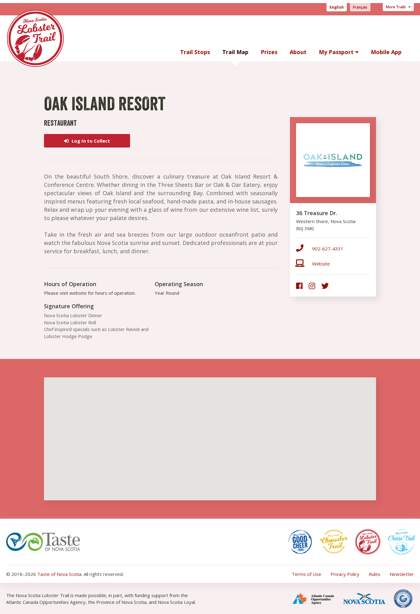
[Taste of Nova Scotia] (43, 541)
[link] (299, 285)
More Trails (396, 7)
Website (321, 264)
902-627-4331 (327, 249)
